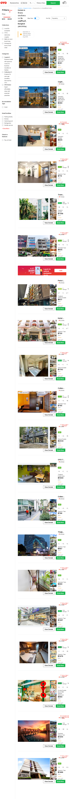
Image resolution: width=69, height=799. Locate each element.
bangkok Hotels (27, 8)
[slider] (3, 17)
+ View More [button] (5, 128)
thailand (20, 8)
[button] (11, 11)
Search (53, 3)
